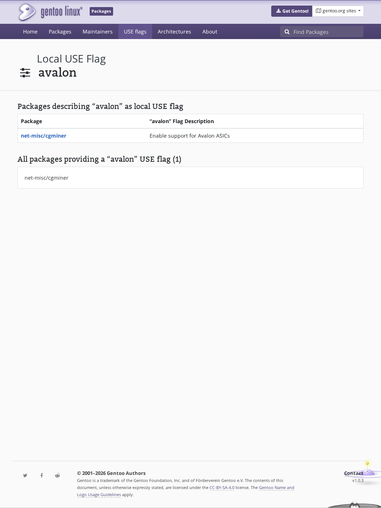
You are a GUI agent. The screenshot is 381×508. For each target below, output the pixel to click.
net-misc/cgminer (43, 135)
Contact (354, 473)
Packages (60, 31)
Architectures (174, 31)
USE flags (135, 31)
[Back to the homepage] (50, 12)
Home (30, 31)
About (209, 31)
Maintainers (98, 31)
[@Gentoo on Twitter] (25, 476)
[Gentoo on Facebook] (41, 476)
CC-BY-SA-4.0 (221, 487)
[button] (292, 11)
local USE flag (71, 58)
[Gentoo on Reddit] (57, 476)
